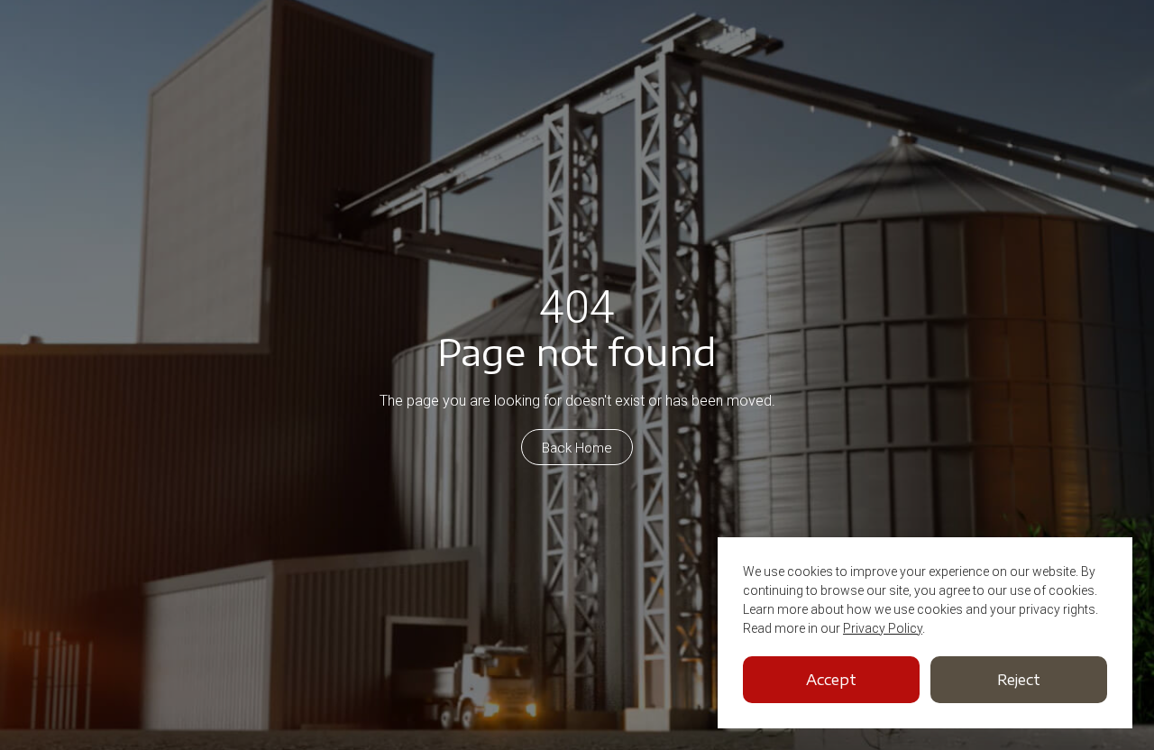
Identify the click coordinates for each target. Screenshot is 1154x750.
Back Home (577, 448)
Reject (1018, 680)
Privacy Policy (882, 628)
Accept (831, 680)
